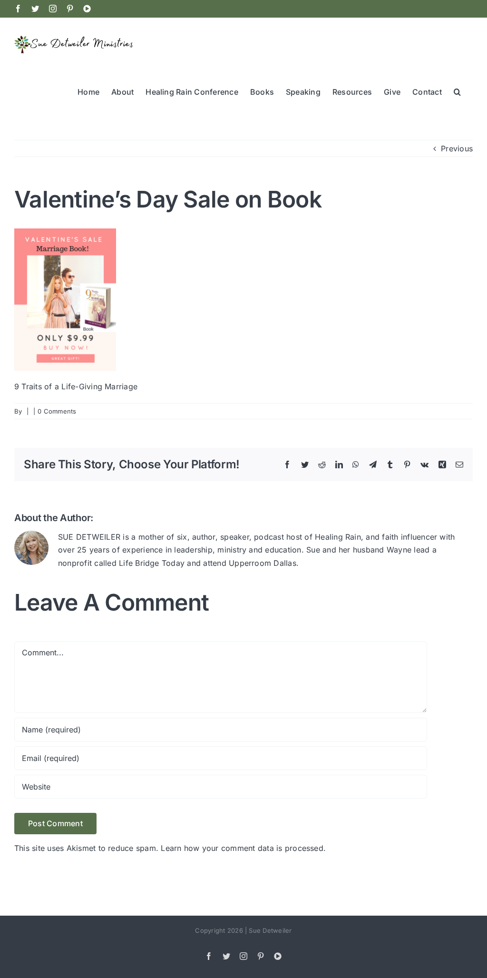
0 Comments (57, 411)
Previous (457, 148)
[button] (457, 91)
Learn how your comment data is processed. (243, 848)
